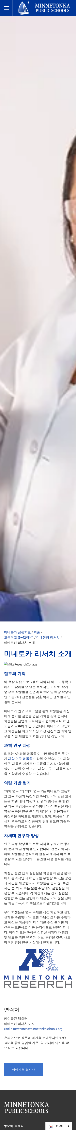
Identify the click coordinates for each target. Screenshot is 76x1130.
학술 (37, 632)
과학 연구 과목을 (20, 758)
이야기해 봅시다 (23, 1069)
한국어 (60, 1126)
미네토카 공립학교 (27, 3)
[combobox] (58, 1126)
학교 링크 (26, 1107)
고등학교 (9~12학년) (18, 637)
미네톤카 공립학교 (17, 632)
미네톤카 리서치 (48, 637)
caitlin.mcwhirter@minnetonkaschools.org (33, 1028)
